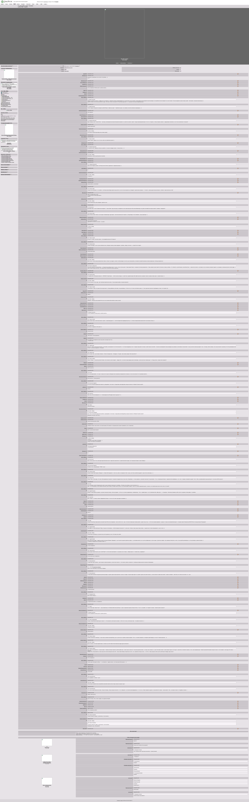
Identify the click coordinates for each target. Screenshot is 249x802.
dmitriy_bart (84, 434)
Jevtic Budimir (83, 168)
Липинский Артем (83, 150)
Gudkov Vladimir (83, 329)
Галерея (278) (4, 95)
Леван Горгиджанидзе (82, 610)
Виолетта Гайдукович (82, 249)
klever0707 (84, 84)
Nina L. (85, 308)
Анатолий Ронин (83, 680)
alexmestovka (47, 747)
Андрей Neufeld (83, 510)
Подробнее (77, 66)
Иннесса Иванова (83, 397)
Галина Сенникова (83, 708)
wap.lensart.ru (46, 1)
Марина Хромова (83, 255)
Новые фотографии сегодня (6, 155)
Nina (85, 428)
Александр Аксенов (82, 701)
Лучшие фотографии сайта (5, 161)
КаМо (85, 366)
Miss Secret (84, 192)
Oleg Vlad (84, 728)
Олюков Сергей (83, 417)
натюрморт (10, 162)
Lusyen (85, 666)
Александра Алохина (82, 160)
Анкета (3, 94)
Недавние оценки (5, 105)
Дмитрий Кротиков (83, 654)
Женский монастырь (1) (6, 100)
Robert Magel (84, 230)
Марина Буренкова (83, 217)
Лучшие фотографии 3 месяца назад (7, 160)
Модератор (84, 75)
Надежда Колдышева (82, 110)
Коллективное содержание (6, 106)
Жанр (65, 69)
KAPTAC (84, 502)
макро (13, 162)
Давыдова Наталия (129, 739)
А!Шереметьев (83, 80)
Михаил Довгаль (83, 554)
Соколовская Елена (82, 178)
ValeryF (84, 90)
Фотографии (31, 5)
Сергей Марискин (83, 306)
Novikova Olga (83, 182)
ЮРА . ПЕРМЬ (22, 5)
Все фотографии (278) (6, 102)
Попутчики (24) (5, 99)
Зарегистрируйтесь (79, 734)
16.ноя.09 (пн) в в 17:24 (68, 67)
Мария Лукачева (83, 580)
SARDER (84, 704)
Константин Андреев (82, 376)
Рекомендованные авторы (6, 104)
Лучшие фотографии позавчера (6, 158)
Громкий (84, 584)
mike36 (85, 516)
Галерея (26, 5)
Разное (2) (4, 101)
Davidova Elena (83, 257)
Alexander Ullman (83, 270)
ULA (85, 664)
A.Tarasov (84, 399)
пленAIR (84, 73)
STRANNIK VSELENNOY (128, 759)
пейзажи (6, 162)
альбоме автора (9, 68)
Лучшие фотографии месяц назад (7, 159)
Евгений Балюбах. (83, 158)
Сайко (85, 577)
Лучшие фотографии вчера (5, 157)
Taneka (85, 333)
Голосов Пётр (83, 692)
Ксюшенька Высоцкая (82, 95)
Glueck (85, 501)
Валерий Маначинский (82, 668)
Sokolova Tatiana (83, 629)
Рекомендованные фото (6, 103)
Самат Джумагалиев (82, 455)
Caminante (84, 598)
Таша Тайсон (83, 232)
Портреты (3, 162)
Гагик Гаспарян (83, 116)
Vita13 (85, 582)
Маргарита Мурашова (82, 180)
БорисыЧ (84, 432)
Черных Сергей (83, 124)
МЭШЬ (85, 362)
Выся (85, 706)
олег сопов (47, 786)
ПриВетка (84, 92)
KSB (85, 504)
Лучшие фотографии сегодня (6, 156)
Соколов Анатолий (83, 364)
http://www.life (3, 120)
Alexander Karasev (83, 304)
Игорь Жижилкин (83, 82)
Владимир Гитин (83, 587)
